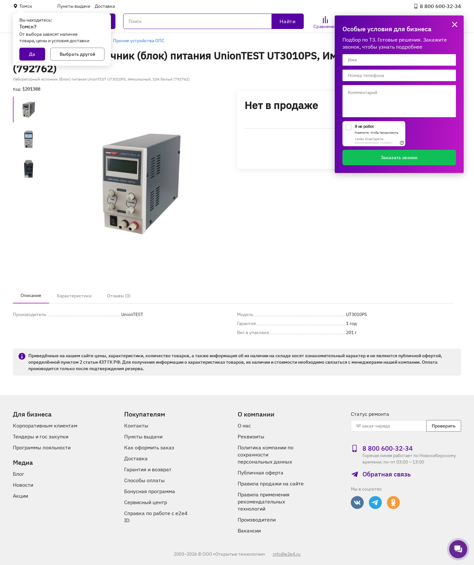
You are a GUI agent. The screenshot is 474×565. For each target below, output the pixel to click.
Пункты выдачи (73, 6)
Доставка (105, 6)
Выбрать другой (77, 54)
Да (32, 54)
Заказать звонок (399, 157)
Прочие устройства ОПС (138, 40)
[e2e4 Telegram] (375, 502)
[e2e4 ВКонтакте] (357, 502)
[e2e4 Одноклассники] (393, 502)
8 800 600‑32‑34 (440, 6)
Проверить (444, 426)
